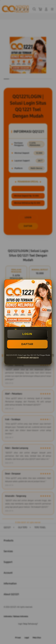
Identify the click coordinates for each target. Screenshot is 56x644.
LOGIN (27, 333)
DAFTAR (27, 344)
